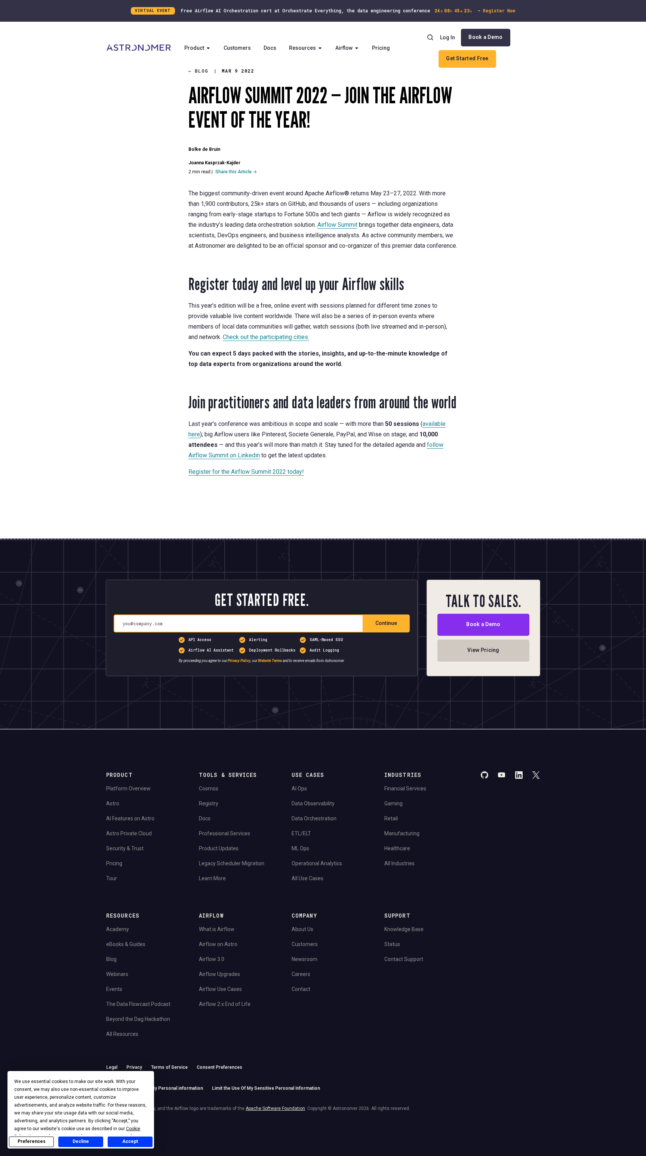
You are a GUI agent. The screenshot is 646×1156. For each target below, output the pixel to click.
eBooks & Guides (125, 944)
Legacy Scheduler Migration (231, 863)
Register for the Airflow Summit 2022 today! (246, 471)
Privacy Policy (239, 661)
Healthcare (397, 848)
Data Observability (313, 803)
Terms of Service (169, 1067)
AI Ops (299, 788)
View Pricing (483, 650)
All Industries (399, 863)
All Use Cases (307, 878)
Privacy (134, 1067)
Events (114, 989)
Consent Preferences (219, 1067)
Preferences (32, 1141)
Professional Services (224, 833)
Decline (81, 1141)
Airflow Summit (337, 224)
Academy (117, 929)
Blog (111, 959)
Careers (301, 974)
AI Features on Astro (130, 818)
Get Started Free (467, 58)
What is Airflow (216, 929)
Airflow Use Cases (220, 989)
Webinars (117, 974)
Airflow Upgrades (219, 974)
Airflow (344, 48)
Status (392, 944)
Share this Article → (236, 171)
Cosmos (208, 788)
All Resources (122, 1034)
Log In (447, 37)
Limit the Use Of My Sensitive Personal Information (266, 1088)
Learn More (212, 878)
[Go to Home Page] (139, 48)
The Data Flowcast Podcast (138, 1004)
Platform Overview (128, 788)
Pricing (381, 48)
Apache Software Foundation (275, 1108)
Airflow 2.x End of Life (224, 1004)
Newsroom (304, 959)
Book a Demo (485, 37)
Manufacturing (401, 833)
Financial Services (405, 788)
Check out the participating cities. (266, 337)
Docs (270, 48)
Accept (130, 1141)
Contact (301, 989)
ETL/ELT (301, 833)
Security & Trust (125, 848)
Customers (237, 48)
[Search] (430, 37)
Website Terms (270, 661)
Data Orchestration (314, 818)
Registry (208, 803)
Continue (386, 623)
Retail (391, 818)
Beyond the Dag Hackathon (138, 1019)
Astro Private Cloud (129, 833)
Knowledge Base (404, 929)
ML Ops (300, 848)
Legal (111, 1067)
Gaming (393, 803)
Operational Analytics (317, 863)
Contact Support (403, 959)
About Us (302, 929)
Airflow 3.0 (211, 959)
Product (194, 48)
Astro (112, 803)
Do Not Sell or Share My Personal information (154, 1088)
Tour (111, 878)
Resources (302, 48)
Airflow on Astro (218, 944)
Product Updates (219, 848)
